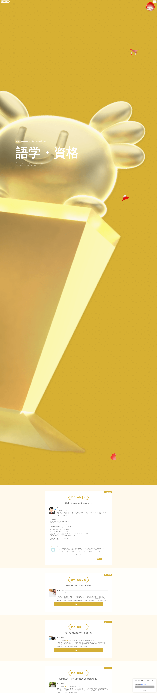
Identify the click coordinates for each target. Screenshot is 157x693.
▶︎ (108, 548)
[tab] (76, 554)
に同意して (78, 556)
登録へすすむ (78, 604)
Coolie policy (143, 684)
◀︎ (48, 548)
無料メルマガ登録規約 (76, 556)
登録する (99, 558)
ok (144, 686)
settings (144, 690)
